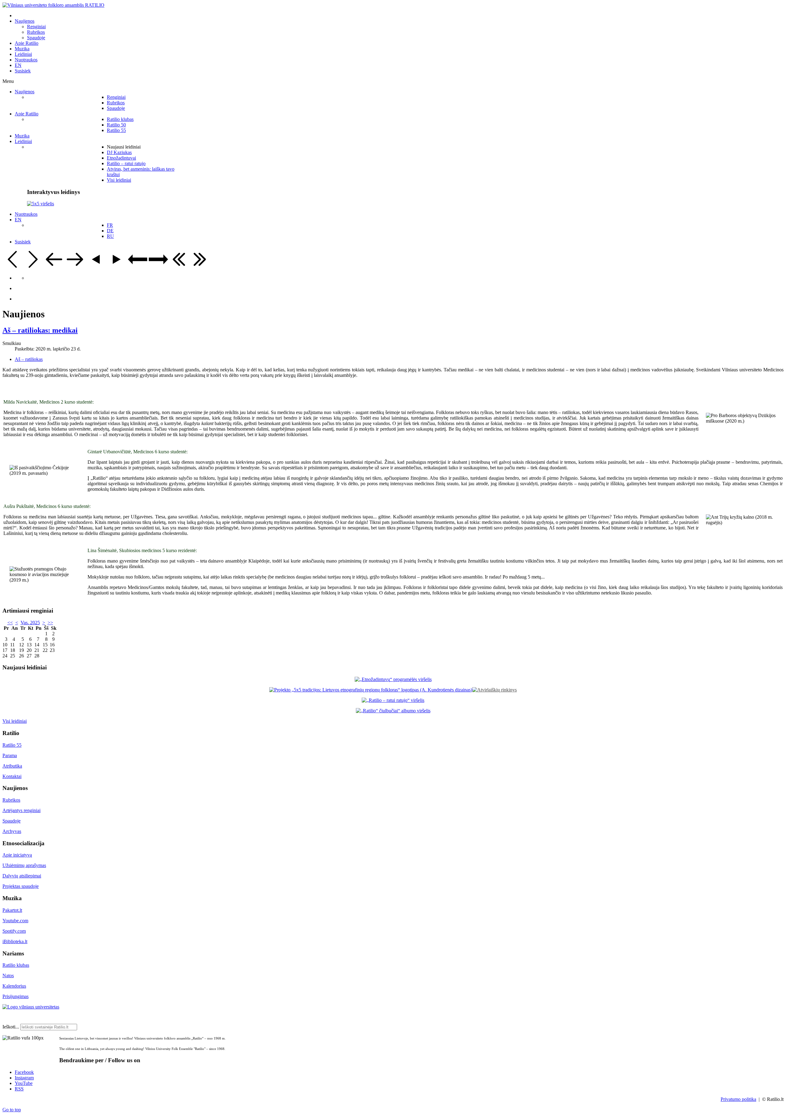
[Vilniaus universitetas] (30, 1006)
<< (10, 622)
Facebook (24, 1072)
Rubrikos (11, 800)
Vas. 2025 (30, 622)
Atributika (12, 765)
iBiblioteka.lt (14, 941)
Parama (9, 755)
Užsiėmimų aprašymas (24, 865)
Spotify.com (14, 931)
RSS (19, 1088)
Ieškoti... (10, 1026)
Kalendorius (14, 986)
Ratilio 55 (11, 745)
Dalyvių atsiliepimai (21, 875)
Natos (8, 975)
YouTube (24, 1083)
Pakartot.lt (12, 910)
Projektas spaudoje (20, 886)
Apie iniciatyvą (17, 855)
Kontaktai (11, 776)
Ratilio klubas (15, 965)
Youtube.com (15, 920)
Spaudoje (11, 820)
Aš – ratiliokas (29, 359)
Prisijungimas (15, 996)
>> (50, 622)
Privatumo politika (738, 1099)
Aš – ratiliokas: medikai (40, 330)
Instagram (24, 1077)
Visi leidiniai (14, 721)
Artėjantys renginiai (21, 810)
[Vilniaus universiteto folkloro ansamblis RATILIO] (53, 5)
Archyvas (11, 831)
